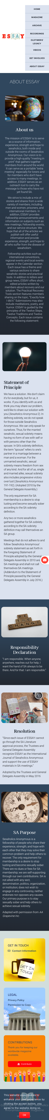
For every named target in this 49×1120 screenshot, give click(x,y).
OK (24, 1115)
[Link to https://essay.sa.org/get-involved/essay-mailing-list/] (44, 560)
